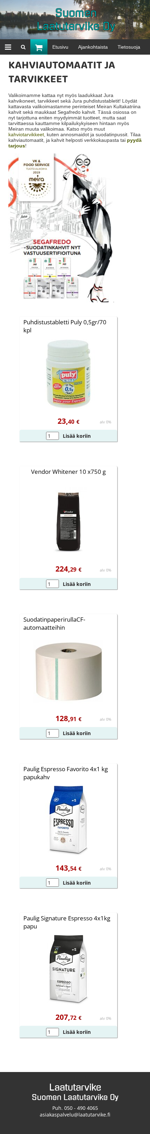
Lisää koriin (77, 436)
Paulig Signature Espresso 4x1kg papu (66, 922)
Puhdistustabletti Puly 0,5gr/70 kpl (64, 326)
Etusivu (60, 47)
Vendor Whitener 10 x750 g (68, 472)
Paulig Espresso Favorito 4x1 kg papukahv (65, 773)
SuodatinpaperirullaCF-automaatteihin (54, 623)
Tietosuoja (129, 47)
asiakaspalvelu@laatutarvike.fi (75, 1114)
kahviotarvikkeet (26, 134)
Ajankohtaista (93, 47)
